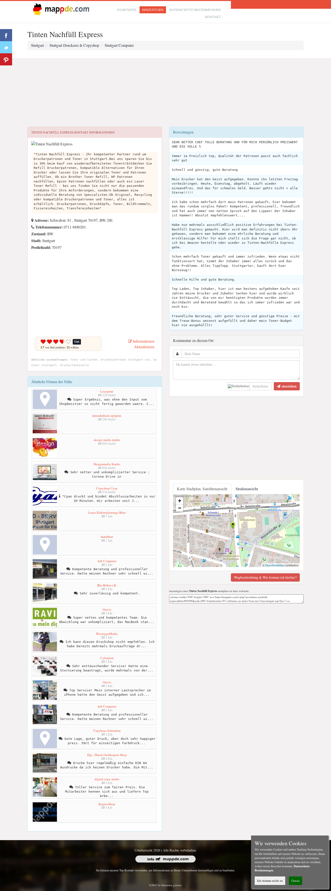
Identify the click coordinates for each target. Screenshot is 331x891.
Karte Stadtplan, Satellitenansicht (202, 488)
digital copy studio (107, 779)
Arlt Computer (106, 561)
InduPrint (107, 537)
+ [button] (179, 501)
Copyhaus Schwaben (107, 730)
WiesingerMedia (107, 633)
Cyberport (107, 658)
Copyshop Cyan (107, 488)
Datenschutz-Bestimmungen (195, 10)
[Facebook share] (6, 35)
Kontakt (213, 17)
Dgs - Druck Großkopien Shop (107, 755)
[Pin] (6, 59)
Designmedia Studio (107, 464)
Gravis (107, 609)
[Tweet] (6, 47)
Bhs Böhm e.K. (107, 585)
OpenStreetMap (274, 565)
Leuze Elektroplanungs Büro (107, 512)
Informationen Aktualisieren (143, 344)
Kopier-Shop (107, 804)
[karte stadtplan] (60, 8)
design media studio (107, 440)
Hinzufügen (153, 10)
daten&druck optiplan (106, 415)
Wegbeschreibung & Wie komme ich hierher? (265, 577)
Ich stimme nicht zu (270, 880)
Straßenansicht (247, 488)
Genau (295, 880)
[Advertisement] (165, 93)
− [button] (179, 508)
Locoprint (106, 391)
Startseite (126, 10)
